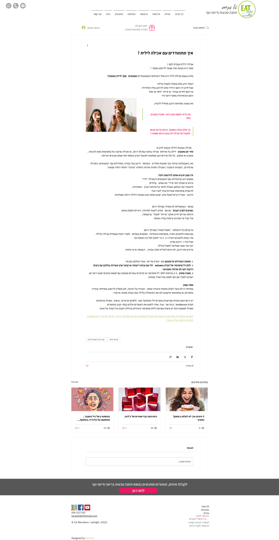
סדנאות (205, 506)
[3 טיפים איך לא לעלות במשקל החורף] (187, 399)
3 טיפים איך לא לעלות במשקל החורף (188, 418)
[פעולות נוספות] (87, 45)
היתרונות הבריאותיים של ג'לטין (141, 416)
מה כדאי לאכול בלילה (96, 339)
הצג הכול (74, 382)
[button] (97, 12)
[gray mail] (23, 6)
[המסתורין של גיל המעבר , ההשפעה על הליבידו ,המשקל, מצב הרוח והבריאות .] (92, 399)
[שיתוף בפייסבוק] (192, 357)
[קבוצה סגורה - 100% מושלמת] (74, 507)
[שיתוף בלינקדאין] (177, 357)
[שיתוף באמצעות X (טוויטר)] (184, 357)
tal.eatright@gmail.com (84, 516)
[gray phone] (16, 6)
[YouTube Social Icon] (87, 507)
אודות (206, 513)
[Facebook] (81, 507)
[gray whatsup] (8, 6)
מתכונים (205, 509)
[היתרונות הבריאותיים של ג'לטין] (140, 399)
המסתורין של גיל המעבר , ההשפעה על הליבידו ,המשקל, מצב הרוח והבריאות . (94, 418)
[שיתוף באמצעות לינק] (170, 357)
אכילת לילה (113, 339)
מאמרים (189, 347)
